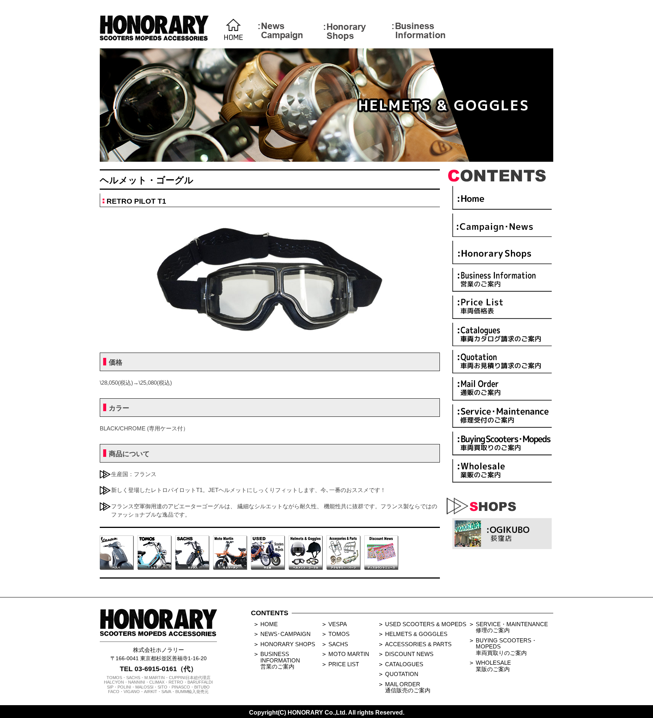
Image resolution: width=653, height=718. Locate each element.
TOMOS (339, 634)
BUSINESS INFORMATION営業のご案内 (280, 660)
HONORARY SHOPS (287, 644)
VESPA (337, 624)
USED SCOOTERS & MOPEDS (425, 624)
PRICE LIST (343, 664)
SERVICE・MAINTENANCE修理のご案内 (512, 627)
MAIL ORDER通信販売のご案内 (407, 687)
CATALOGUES (404, 664)
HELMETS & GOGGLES (416, 634)
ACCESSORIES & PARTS (418, 644)
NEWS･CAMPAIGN (285, 634)
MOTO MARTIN (348, 654)
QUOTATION (401, 674)
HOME (269, 624)
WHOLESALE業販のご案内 (493, 665)
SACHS (338, 644)
